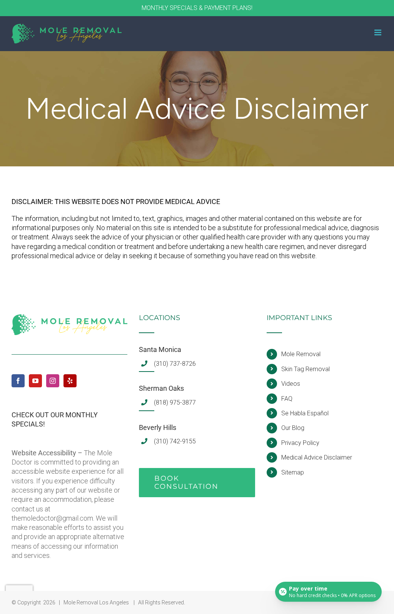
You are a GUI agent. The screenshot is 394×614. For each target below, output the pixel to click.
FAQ (286, 398)
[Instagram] (52, 380)
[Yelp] (70, 380)
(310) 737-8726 (175, 363)
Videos (290, 383)
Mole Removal (301, 354)
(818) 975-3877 (175, 402)
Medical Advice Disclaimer (316, 457)
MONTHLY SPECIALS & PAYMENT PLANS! (197, 8)
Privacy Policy (300, 442)
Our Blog (292, 427)
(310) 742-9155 (175, 441)
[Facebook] (18, 380)
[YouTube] (35, 380)
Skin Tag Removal (305, 369)
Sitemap (292, 472)
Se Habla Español (305, 413)
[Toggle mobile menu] (378, 32)
